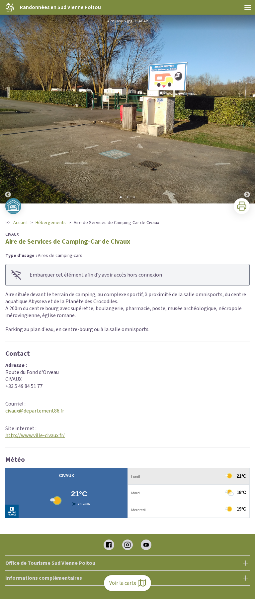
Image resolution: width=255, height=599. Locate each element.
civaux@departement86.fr (34, 411)
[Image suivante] (247, 110)
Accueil (20, 222)
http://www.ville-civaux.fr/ (35, 435)
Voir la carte (122, 583)
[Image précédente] (8, 110)
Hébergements (51, 222)
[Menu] (248, 7)
